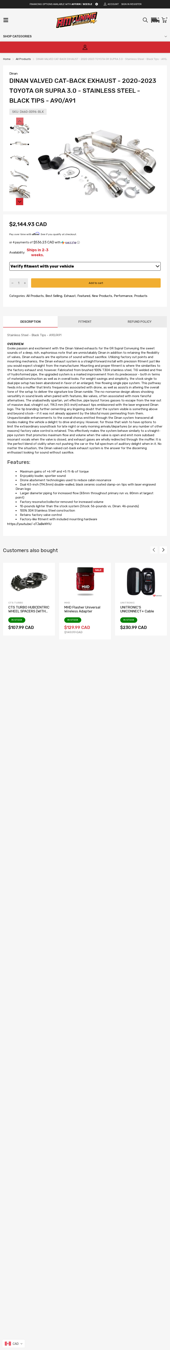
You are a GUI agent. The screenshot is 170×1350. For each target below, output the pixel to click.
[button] (155, 20)
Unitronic (127, 602)
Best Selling (53, 296)
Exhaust (69, 296)
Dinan (13, 73)
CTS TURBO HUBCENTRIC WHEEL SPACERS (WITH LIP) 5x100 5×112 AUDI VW (29, 611)
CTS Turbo (15, 602)
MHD (67, 602)
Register (136, 4)
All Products (35, 296)
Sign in (125, 4)
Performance (122, 296)
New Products (101, 296)
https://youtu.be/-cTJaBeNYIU (29, 524)
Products (140, 296)
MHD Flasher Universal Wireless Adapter (82, 609)
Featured (83, 296)
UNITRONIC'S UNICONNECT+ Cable (137, 609)
